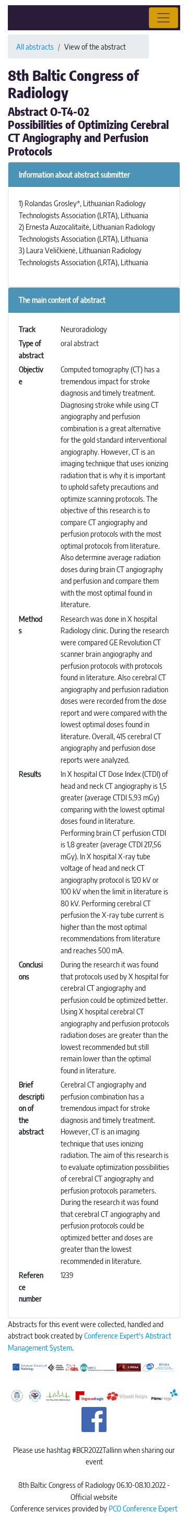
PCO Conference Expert (143, 1508)
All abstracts (35, 46)
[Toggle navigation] (163, 17)
